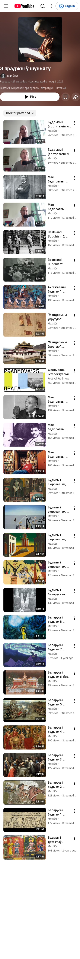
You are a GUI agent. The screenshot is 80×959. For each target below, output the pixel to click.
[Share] (75, 97)
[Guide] (6, 6)
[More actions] (74, 123)
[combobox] (19, 113)
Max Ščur (12, 75)
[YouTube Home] (24, 6)
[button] (40, 39)
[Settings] (51, 6)
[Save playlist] (65, 97)
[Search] (42, 6)
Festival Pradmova (59, 378)
